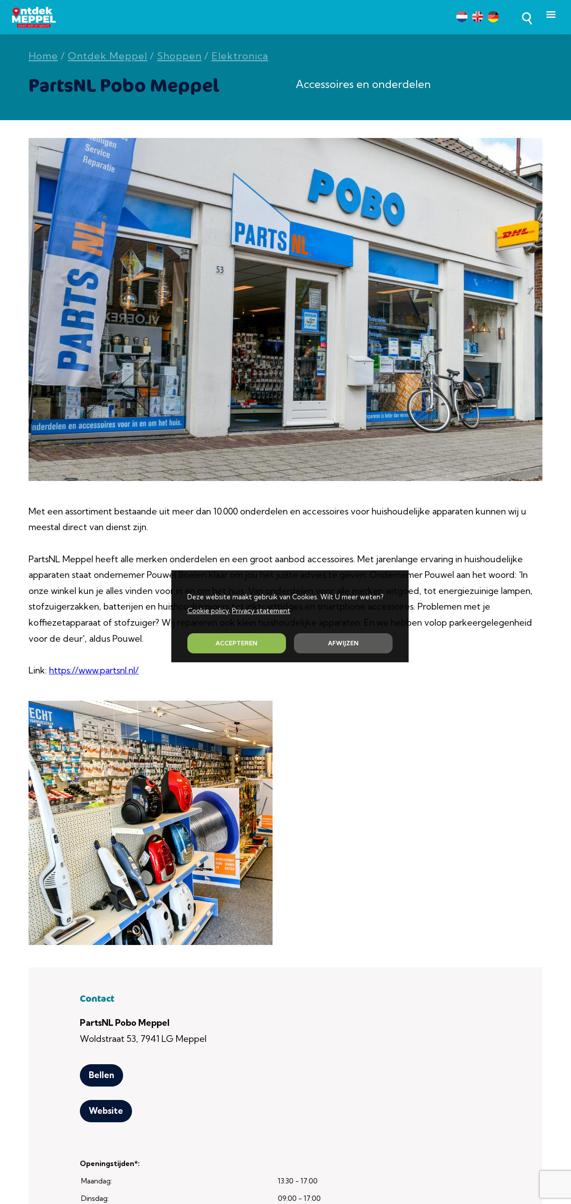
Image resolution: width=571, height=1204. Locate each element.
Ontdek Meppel (107, 56)
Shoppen (179, 56)
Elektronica (239, 56)
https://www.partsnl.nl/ (94, 670)
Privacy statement (261, 610)
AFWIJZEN (343, 643)
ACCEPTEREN (236, 643)
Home (43, 56)
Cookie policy (208, 610)
